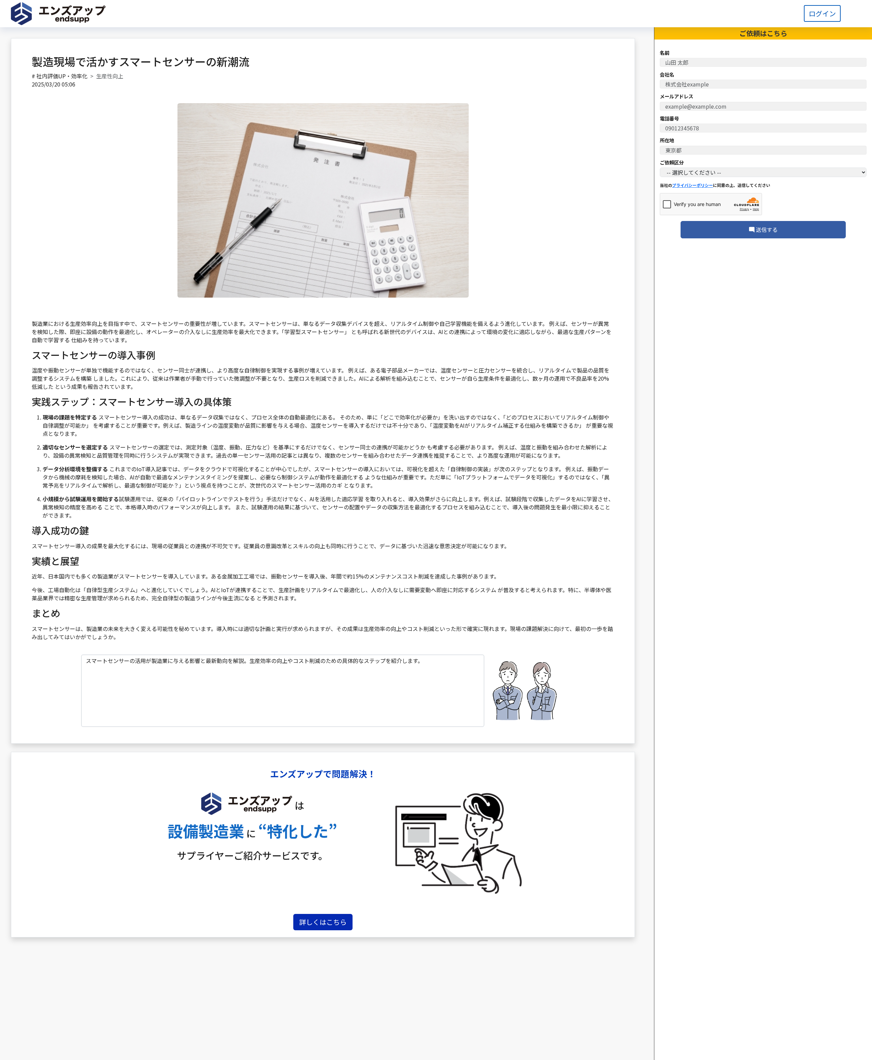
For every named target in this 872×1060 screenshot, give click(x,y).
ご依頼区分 (672, 162)
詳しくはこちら (323, 922)
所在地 (667, 140)
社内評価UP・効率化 (62, 76)
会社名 (667, 74)
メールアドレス (676, 96)
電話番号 (669, 118)
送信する (766, 229)
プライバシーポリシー (692, 185)
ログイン (822, 13)
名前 (664, 52)
